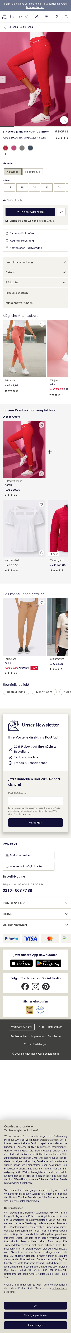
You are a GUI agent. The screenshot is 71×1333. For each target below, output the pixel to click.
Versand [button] (41, 137)
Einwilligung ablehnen (35, 1315)
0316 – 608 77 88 (17, 890)
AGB (41, 1027)
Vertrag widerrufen (21, 1027)
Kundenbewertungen (19, 302)
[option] (5, 148)
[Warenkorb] (66, 16)
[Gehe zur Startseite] (16, 16)
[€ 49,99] (24, 348)
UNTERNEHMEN (15, 925)
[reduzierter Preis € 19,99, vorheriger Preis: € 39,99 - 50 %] (24, 627)
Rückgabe (12, 282)
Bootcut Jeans (16, 691)
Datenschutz (55, 1027)
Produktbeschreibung (19, 262)
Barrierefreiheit (19, 1036)
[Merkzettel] (56, 16)
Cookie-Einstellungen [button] (35, 1044)
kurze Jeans (26, 26)
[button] (5, 16)
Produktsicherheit (17, 292)
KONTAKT (10, 844)
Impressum (37, 1036)
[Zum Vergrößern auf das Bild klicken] (64, 120)
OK (35, 1305)
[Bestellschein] (47, 16)
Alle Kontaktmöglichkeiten (26, 866)
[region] (35, 1226)
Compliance (54, 1036)
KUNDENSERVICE (16, 903)
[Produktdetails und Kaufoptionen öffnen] (41, 473)
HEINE (7, 914)
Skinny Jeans (44, 691)
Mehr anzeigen (25, 814)
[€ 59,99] (24, 528)
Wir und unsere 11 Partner (19, 1136)
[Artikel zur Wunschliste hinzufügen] (61, 212)
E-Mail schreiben (18, 856)
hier (48, 1175)
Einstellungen (35, 1325)
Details (10, 272)
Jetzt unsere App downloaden (35, 955)
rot (4, 154)
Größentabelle (15, 200)
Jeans (15, 26)
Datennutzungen (49, 1139)
